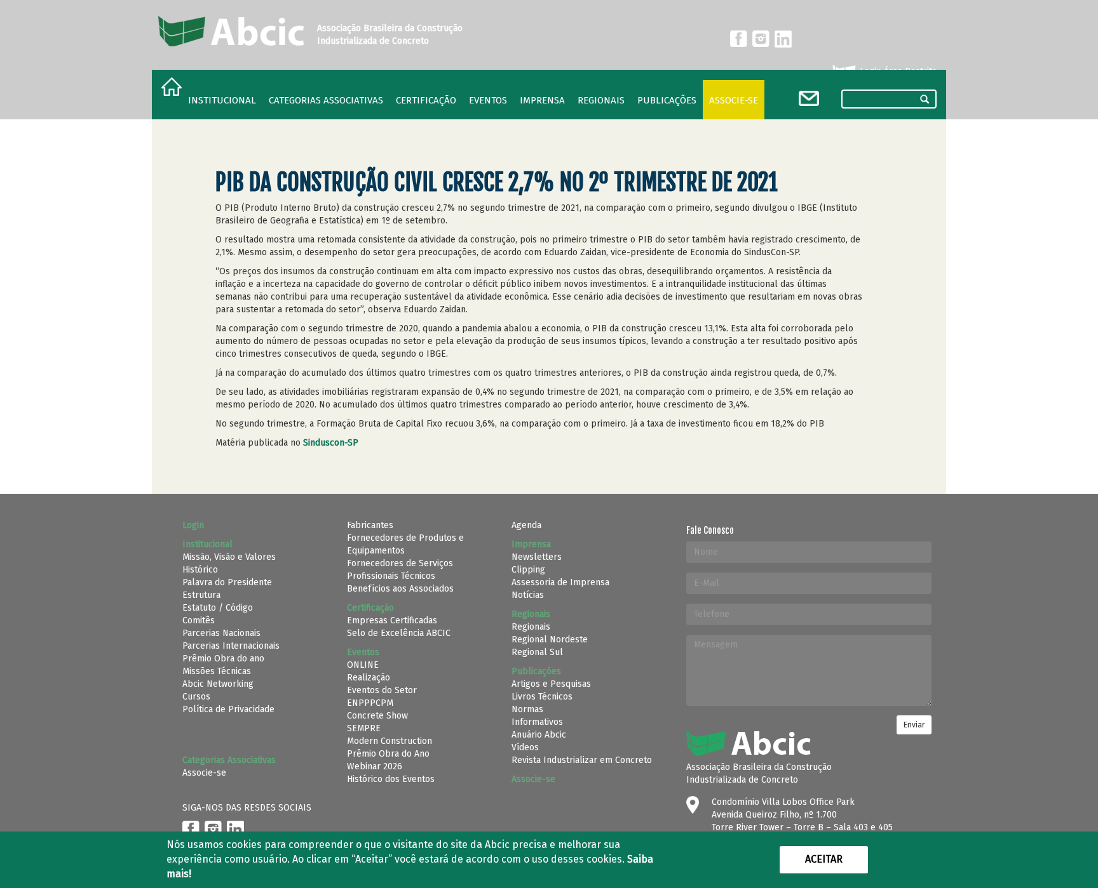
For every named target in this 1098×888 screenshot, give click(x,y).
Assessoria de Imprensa (560, 582)
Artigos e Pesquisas (551, 684)
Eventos (488, 100)
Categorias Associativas (326, 100)
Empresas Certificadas (392, 620)
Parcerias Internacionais (231, 645)
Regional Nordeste (550, 639)
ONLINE (363, 664)
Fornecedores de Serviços (400, 563)
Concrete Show (377, 715)
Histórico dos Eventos (391, 779)
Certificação (426, 100)
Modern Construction (389, 741)
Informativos (537, 722)
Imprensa (542, 100)
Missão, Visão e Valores (229, 557)
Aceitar (824, 859)
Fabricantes (370, 525)
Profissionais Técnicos (391, 576)
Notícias (528, 595)
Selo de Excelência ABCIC (399, 633)
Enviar (914, 724)
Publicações (666, 100)
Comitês (198, 620)
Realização (368, 677)
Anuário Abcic (539, 734)
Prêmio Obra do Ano (388, 753)
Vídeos (525, 747)
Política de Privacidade (228, 709)
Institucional (222, 100)
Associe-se (733, 100)
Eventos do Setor (382, 690)
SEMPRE (364, 728)
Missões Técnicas (216, 671)
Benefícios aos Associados (400, 588)
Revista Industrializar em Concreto (582, 760)
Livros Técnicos (542, 696)
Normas (527, 709)
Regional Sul (537, 652)
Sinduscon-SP (330, 442)
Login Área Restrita (897, 71)
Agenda (526, 525)
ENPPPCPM (370, 703)
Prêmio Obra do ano (223, 658)
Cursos (196, 696)
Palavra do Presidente (227, 582)
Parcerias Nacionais (221, 633)
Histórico (200, 569)
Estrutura (201, 595)
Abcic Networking (218, 684)
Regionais (531, 626)
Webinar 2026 (374, 766)
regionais (601, 100)
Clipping (528, 569)
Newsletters (537, 557)
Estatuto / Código (217, 607)
